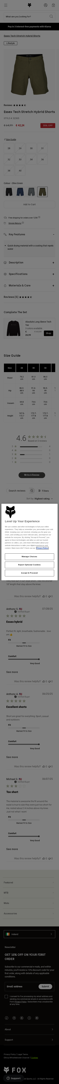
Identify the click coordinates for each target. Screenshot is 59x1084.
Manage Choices (29, 557)
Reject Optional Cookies (29, 565)
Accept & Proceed (29, 573)
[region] (29, 542)
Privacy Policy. (42, 548)
